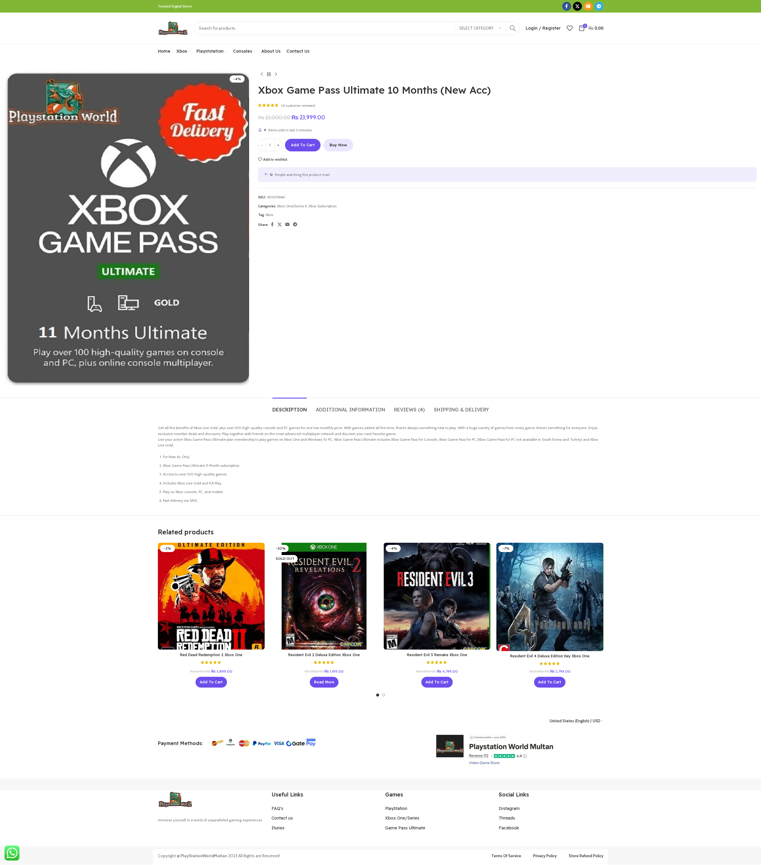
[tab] (289, 407)
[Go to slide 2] (383, 695)
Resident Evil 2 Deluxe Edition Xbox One (324, 655)
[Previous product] (261, 74)
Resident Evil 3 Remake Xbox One (437, 655)
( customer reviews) (298, 105)
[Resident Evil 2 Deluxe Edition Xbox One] (324, 596)
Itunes (278, 828)
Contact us (282, 818)
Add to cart (303, 144)
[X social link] (577, 6)
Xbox (269, 214)
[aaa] (494, 750)
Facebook (509, 828)
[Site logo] (173, 27)
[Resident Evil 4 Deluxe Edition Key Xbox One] (549, 597)
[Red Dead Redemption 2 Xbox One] (211, 596)
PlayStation (396, 808)
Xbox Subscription (323, 206)
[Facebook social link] (566, 6)
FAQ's (277, 808)
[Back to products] (268, 74)
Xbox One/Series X (292, 206)
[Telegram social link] (598, 6)
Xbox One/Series (402, 818)
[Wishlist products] (570, 28)
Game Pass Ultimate (405, 828)
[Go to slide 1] (377, 695)
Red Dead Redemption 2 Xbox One (211, 655)
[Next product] (276, 74)
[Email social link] (588, 6)
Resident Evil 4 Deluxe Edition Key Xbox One (549, 656)
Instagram (509, 808)
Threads (507, 818)
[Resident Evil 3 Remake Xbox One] (437, 596)
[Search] (513, 28)
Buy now (338, 144)
